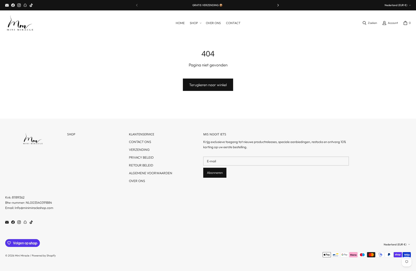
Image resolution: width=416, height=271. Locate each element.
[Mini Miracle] (19, 23)
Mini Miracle (22, 255)
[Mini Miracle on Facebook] (13, 5)
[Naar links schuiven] (137, 5)
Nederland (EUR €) (396, 5)
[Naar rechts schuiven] (278, 5)
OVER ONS (137, 181)
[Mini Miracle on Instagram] (19, 5)
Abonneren (215, 173)
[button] (195, 23)
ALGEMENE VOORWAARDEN (150, 173)
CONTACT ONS (140, 142)
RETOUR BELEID (141, 165)
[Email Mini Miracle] (7, 5)
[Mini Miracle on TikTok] (31, 5)
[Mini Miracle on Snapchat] (25, 5)
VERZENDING (139, 150)
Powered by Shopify (44, 255)
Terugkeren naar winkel (208, 84)
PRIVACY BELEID (141, 157)
